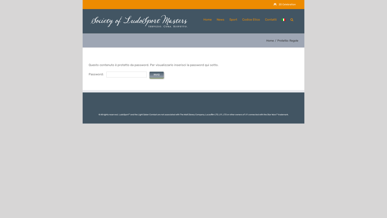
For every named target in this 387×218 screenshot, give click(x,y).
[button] (291, 19)
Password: (96, 74)
